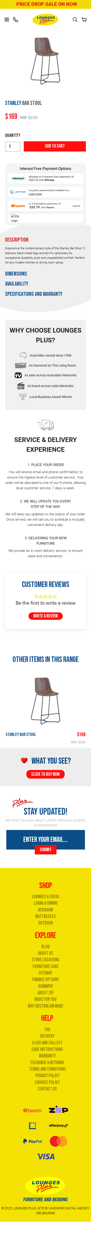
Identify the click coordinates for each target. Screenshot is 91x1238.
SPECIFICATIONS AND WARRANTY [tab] (33, 294)
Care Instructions (47, 1049)
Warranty (47, 1056)
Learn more (35, 194)
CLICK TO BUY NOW (45, 774)
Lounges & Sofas (45, 897)
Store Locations (46, 960)
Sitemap (45, 973)
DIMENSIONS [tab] (16, 273)
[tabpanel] (45, 258)
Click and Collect (47, 1043)
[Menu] (6, 19)
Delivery (47, 1036)
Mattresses (45, 916)
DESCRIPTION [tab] (16, 239)
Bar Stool (21, 734)
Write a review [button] (45, 616)
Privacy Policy (47, 1076)
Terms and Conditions (47, 1069)
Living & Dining (45, 903)
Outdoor (45, 923)
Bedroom (45, 910)
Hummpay (45, 986)
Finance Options (45, 979)
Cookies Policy (47, 1082)
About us (45, 953)
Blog (46, 947)
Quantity (12, 135)
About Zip (46, 993)
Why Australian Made (45, 1006)
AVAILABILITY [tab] (16, 283)
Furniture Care (46, 966)
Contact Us (47, 1089)
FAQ (47, 1029)
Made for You (45, 999)
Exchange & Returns (47, 1063)
